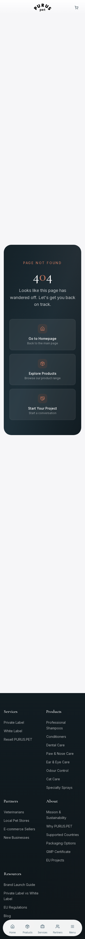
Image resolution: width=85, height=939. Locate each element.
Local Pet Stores (16, 821)
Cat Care (53, 779)
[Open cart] (76, 7)
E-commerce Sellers (19, 829)
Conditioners (56, 737)
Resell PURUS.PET (18, 739)
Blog (7, 916)
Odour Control (57, 771)
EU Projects (55, 860)
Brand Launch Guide (19, 885)
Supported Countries (62, 835)
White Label (13, 731)
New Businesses (16, 837)
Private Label (14, 722)
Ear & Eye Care (58, 762)
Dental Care (55, 745)
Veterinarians (14, 812)
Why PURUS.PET (59, 826)
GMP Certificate (58, 852)
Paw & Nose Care (60, 754)
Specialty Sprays (59, 787)
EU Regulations (15, 907)
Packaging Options (61, 843)
